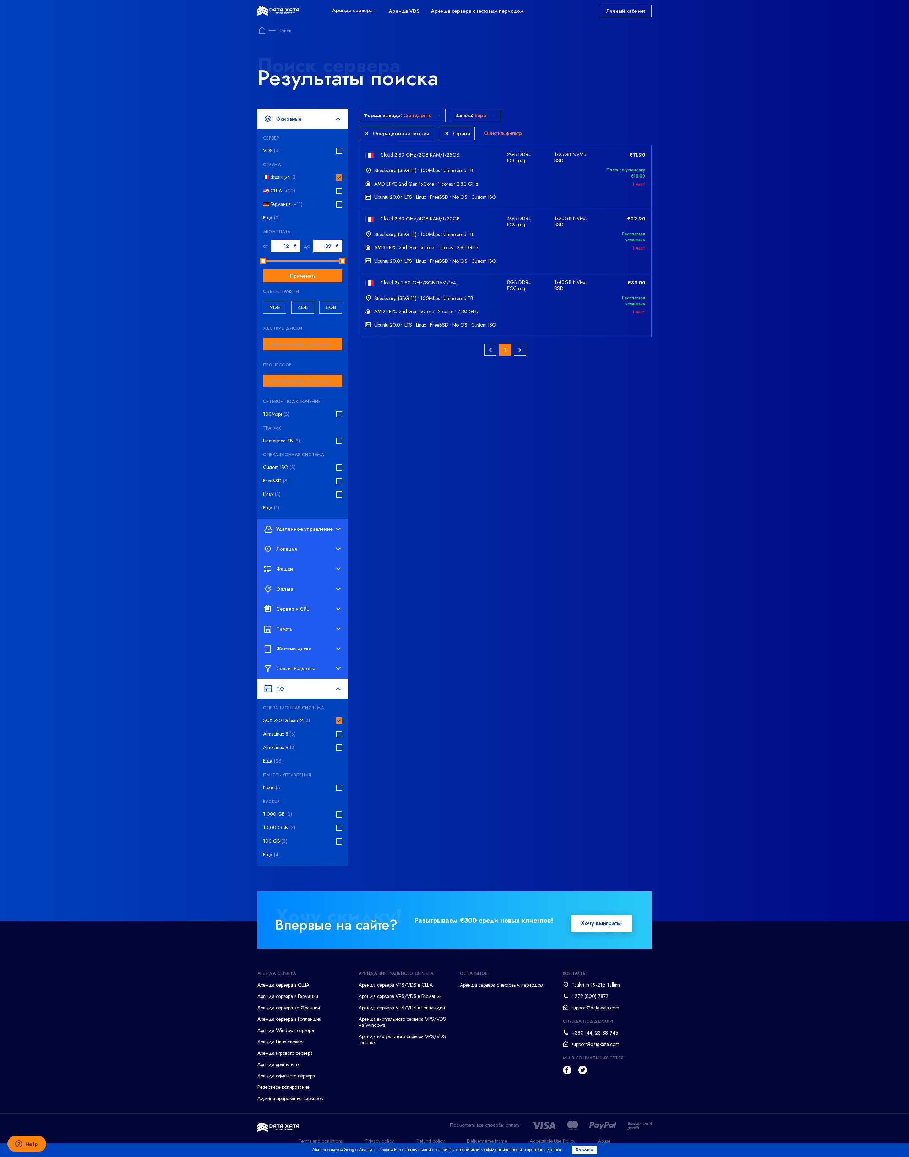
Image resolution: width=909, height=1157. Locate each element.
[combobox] (302, 344)
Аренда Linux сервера (281, 1041)
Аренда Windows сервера (285, 1030)
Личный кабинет (625, 11)
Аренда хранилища (278, 1064)
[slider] (263, 261)
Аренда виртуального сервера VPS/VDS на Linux (402, 1039)
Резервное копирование (283, 1087)
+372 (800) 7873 (590, 996)
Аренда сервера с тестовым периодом (477, 11)
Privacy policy (379, 1141)
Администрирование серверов (290, 1098)
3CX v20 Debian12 (286, 720)
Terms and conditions (321, 1141)
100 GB (275, 841)
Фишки (284, 568)
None (272, 788)
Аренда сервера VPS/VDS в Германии (400, 996)
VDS (271, 151)
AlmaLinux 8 (279, 734)
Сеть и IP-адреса (296, 668)
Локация (286, 548)
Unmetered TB (281, 441)
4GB (303, 307)
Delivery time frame (487, 1141)
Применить (303, 275)
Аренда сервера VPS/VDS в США (396, 984)
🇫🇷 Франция (280, 177)
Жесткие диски (293, 648)
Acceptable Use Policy (552, 1141)
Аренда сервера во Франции (288, 1007)
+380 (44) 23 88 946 (595, 1032)
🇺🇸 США (279, 191)
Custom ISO (279, 467)
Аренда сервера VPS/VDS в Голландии (402, 1007)
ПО (280, 688)
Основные (288, 118)
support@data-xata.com (595, 1007)
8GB (331, 307)
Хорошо (584, 1150)
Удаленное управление (304, 529)
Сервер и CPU (293, 608)
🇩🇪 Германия (283, 204)
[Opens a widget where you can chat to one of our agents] (26, 1144)
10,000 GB (279, 828)
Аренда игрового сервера (285, 1053)
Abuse (604, 1141)
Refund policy (431, 1141)
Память (284, 628)
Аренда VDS (404, 11)
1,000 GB (277, 814)
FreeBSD (276, 481)
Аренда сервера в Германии (287, 996)
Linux (272, 494)
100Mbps (276, 414)
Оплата (284, 589)
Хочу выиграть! (601, 923)
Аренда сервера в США (283, 984)
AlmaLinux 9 (279, 747)
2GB (275, 307)
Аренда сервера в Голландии (289, 1018)
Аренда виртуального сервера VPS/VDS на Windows (402, 1021)
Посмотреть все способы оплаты (485, 1125)
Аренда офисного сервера (286, 1075)
